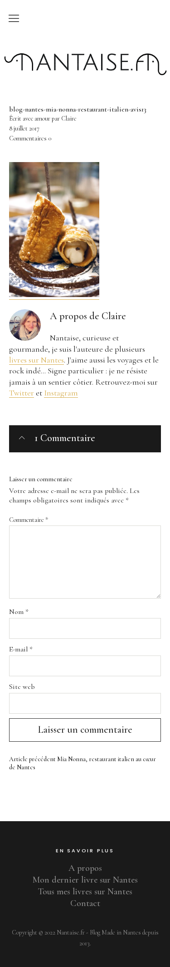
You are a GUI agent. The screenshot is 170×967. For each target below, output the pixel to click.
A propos (85, 868)
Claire (114, 316)
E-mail (21, 649)
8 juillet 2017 (24, 128)
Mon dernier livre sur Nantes (85, 879)
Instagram (61, 393)
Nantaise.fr (85, 46)
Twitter (21, 393)
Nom (19, 611)
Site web (22, 686)
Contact (85, 903)
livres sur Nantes (36, 360)
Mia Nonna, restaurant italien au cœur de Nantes (82, 763)
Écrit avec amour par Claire (43, 118)
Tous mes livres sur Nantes (85, 891)
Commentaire (28, 520)
